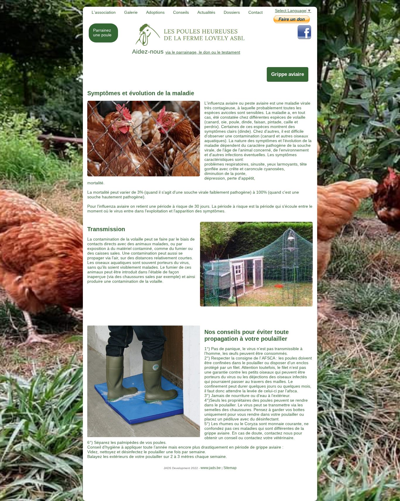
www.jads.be (211, 468)
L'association (104, 12)
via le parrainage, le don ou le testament (177, 52)
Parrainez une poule (102, 32)
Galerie (131, 12)
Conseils (181, 12)
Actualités (206, 12)
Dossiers (232, 12)
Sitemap (230, 468)
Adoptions (155, 12)
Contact (255, 12)
